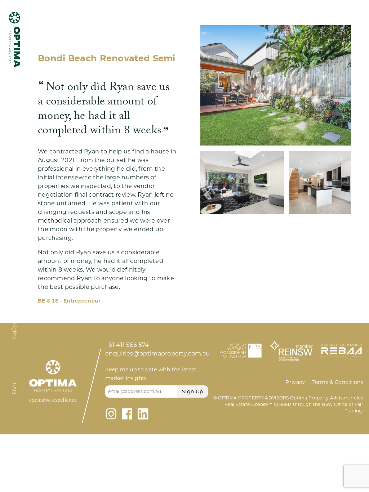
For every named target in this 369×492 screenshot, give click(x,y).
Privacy (295, 382)
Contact (15, 448)
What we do (15, 111)
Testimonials (15, 186)
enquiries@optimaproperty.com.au (157, 353)
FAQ (15, 388)
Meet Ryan (15, 261)
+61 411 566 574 (127, 344)
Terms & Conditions (337, 382)
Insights (15, 328)
